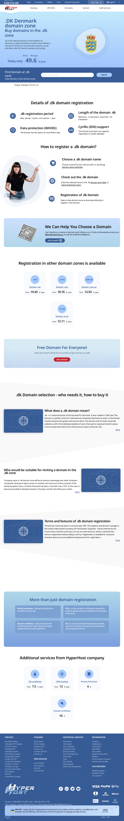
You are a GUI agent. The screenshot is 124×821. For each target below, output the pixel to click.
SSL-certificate (35, 681)
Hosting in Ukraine (12, 764)
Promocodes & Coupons (101, 759)
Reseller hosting (98, 773)
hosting (69, 811)
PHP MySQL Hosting (12, 754)
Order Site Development (72, 766)
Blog (28, 2)
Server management (70, 754)
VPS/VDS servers (11, 746)
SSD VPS (8, 774)
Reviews (95, 756)
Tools (58, 2)
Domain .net (35, 287)
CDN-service (67, 744)
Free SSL (37, 768)
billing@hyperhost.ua (54, 234)
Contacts (95, 741)
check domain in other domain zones (20, 79)
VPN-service (67, 741)
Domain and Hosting (13, 769)
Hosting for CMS (69, 749)
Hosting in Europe (12, 766)
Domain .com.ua (89, 287)
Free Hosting (38, 765)
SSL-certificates (68, 746)
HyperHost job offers (100, 754)
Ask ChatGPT (53, 240)
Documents (96, 751)
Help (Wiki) (96, 749)
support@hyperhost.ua (27, 804)
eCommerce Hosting (12, 776)
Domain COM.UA (40, 751)
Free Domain (39, 770)
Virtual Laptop (68, 764)
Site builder (67, 756)
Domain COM (39, 746)
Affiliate (49, 2)
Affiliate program (98, 770)
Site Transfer (67, 761)
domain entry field (98, 182)
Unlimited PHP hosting (13, 744)
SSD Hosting (9, 771)
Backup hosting (69, 751)
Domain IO (38, 754)
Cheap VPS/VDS (11, 759)
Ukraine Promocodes (72, 2)
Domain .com (62, 287)
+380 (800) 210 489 (20, 801)
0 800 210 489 (11, 3)
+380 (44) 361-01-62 (41, 801)
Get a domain (62, 359)
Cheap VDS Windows (13, 761)
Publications (96, 744)
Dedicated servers (11, 751)
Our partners (97, 775)
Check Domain (39, 744)
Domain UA (38, 749)
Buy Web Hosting (11, 741)
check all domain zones (71, 185)
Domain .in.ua (62, 316)
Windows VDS (10, 749)
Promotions (39, 2)
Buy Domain (38, 741)
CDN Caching (62, 681)
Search (104, 75)
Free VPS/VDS (39, 763)
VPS (77, 811)
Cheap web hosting (12, 756)
